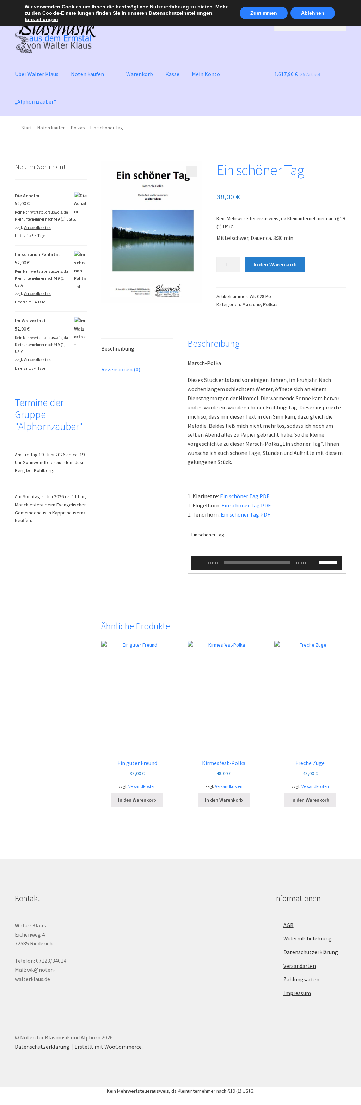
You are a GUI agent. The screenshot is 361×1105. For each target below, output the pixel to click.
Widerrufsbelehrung (307, 938)
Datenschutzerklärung (310, 952)
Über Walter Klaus (37, 74)
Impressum (297, 992)
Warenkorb (139, 74)
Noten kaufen (87, 74)
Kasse (172, 74)
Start (26, 127)
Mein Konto (206, 74)
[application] (266, 563)
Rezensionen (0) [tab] (120, 369)
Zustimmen (263, 13)
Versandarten (299, 965)
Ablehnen (312, 13)
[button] (191, 171)
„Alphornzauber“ (35, 101)
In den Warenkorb (275, 264)
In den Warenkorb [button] (137, 800)
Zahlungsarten (301, 979)
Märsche (251, 304)
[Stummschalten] (313, 562)
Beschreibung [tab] (117, 348)
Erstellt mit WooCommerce (108, 1046)
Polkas (78, 127)
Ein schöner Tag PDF (244, 496)
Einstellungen (41, 19)
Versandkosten (142, 786)
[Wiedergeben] (200, 562)
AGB (288, 924)
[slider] (329, 562)
